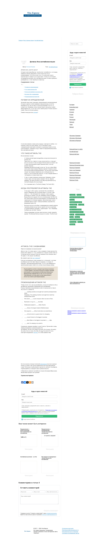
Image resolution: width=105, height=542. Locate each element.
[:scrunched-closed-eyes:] (37, 506)
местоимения (36, 258)
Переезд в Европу (76, 158)
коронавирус (73, 204)
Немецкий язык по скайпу (76, 149)
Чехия (71, 124)
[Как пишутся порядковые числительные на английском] (50, 467)
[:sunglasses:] (57, 506)
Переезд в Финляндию (75, 175)
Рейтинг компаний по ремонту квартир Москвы (77, 311)
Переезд (59, 34)
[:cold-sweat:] (34, 506)
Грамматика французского (77, 197)
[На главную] (23, 10)
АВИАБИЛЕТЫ (35, 34)
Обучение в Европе (77, 131)
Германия (71, 109)
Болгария (71, 104)
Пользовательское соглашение (70, 531)
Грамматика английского (76, 212)
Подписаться (39, 416)
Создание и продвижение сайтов (70, 533)
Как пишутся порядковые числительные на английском (49, 458)
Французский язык (74, 154)
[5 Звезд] (32, 430)
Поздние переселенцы (75, 219)
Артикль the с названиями (32, 94)
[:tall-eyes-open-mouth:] (31, 506)
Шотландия (73, 207)
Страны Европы (76, 100)
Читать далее (28, 449)
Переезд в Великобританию (76, 165)
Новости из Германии (74, 170)
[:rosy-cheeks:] (44, 506)
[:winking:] (42, 506)
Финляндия (72, 119)
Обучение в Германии (74, 135)
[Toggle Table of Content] (22, 84)
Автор (47, 34)
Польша (71, 117)
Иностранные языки (77, 145)
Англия (71, 214)
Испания (71, 112)
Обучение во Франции (75, 140)
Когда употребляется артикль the (34, 91)
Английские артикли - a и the (28, 457)
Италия (71, 114)
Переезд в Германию (74, 167)
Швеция (71, 127)
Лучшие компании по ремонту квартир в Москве (77, 313)
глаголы (35, 332)
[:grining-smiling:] (24, 506)
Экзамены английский (75, 202)
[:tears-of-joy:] (26, 506)
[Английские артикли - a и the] (28, 467)
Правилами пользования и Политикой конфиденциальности (76, 75)
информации (43, 364)
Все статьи (57, 522)
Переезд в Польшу (74, 172)
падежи (35, 112)
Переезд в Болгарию (74, 162)
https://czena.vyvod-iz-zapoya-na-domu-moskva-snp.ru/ (88, 523)
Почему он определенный (31, 87)
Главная (23, 34)
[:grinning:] (21, 506)
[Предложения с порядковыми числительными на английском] (50, 441)
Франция (71, 122)
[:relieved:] (52, 506)
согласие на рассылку (51, 513)
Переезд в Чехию (73, 180)
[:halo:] (39, 506)
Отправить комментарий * (51, 510)
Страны (71, 34)
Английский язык (53, 67)
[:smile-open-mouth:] (29, 506)
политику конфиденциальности (49, 514)
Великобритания (73, 107)
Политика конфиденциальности (70, 530)
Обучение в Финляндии (75, 138)
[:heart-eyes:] (54, 506)
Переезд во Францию (74, 177)
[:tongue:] (49, 506)
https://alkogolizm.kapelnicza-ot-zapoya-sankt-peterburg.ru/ (74, 523)
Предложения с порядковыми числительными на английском (47, 431)
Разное (63, 522)
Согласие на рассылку (67, 528)
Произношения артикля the (32, 96)
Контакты (82, 34)
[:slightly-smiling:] (47, 506)
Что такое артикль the (31, 89)
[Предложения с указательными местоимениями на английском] (28, 441)
